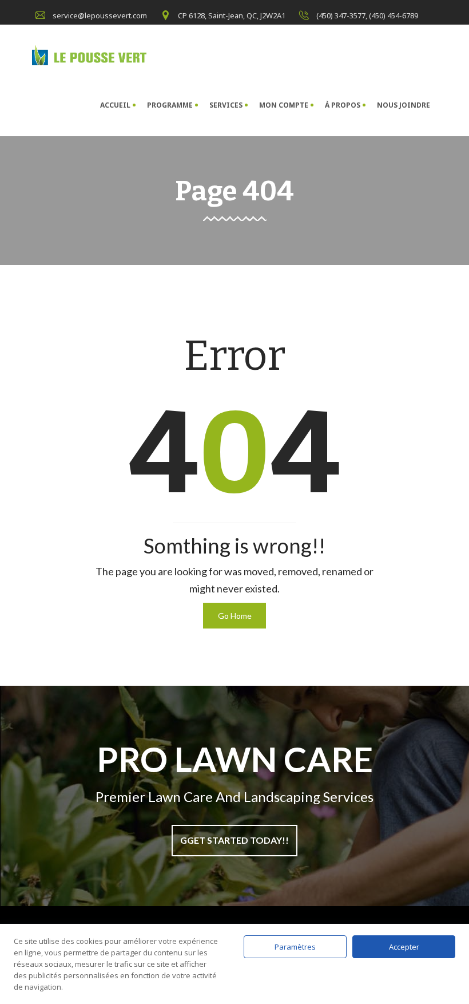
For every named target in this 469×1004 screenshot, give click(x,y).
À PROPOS (342, 105)
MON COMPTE (283, 105)
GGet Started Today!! (234, 840)
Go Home (235, 615)
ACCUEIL (115, 105)
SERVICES (226, 105)
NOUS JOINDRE (403, 105)
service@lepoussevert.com (100, 15)
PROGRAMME (170, 105)
